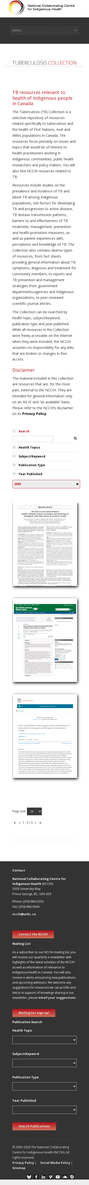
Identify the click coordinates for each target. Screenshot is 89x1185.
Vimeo (50, 1177)
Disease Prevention (30, 748)
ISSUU (72, 1177)
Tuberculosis (25, 544)
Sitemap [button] (18, 1168)
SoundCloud (64, 1177)
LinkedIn (43, 1177)
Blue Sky (29, 1177)
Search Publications (34, 1126)
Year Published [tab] (30, 474)
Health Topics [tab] (29, 447)
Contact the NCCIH (33, 934)
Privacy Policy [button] (23, 1163)
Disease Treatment (30, 754)
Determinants (26, 736)
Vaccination (24, 562)
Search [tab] (24, 431)
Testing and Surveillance (34, 556)
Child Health (24, 640)
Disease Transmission (33, 550)
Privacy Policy (34, 413)
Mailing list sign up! (34, 1013)
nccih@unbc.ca (24, 914)
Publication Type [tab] (32, 465)
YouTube (57, 1177)
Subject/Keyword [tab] (32, 456)
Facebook (36, 1177)
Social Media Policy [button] (55, 1163)
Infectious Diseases (31, 658)
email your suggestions (57, 998)
